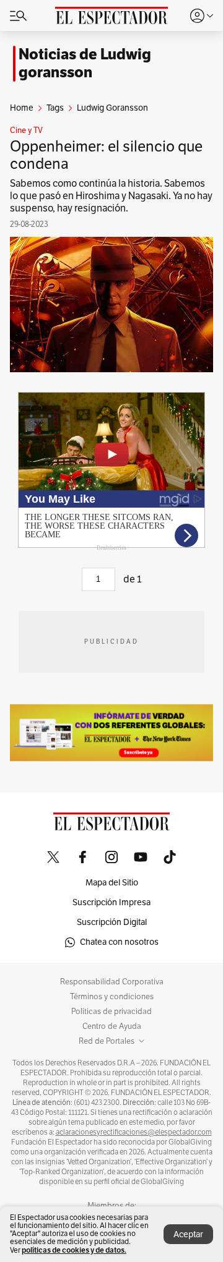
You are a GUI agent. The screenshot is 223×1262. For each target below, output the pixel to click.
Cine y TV (26, 130)
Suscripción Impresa (111, 902)
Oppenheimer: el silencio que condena (106, 155)
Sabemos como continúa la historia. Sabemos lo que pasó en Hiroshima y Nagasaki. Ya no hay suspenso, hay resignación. (111, 196)
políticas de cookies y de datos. (74, 1250)
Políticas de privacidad (111, 1011)
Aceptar (188, 1234)
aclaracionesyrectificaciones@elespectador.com (134, 1132)
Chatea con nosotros (119, 942)
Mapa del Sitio (111, 882)
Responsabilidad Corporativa (112, 982)
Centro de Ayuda (111, 1026)
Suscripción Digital (112, 922)
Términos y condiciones (112, 996)
